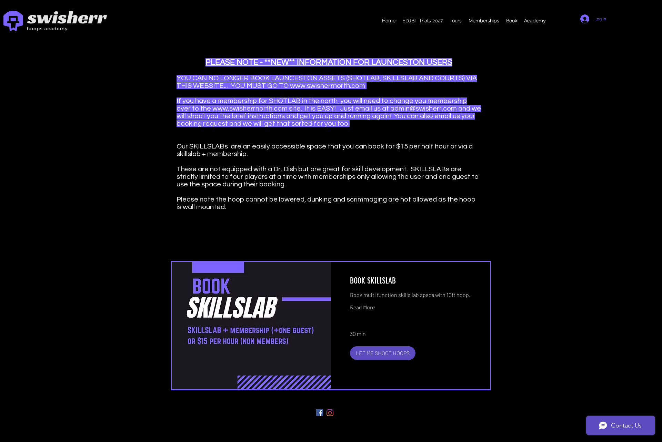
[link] (410, 281)
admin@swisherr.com (423, 108)
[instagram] (330, 412)
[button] (382, 353)
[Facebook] (319, 412)
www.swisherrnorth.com (327, 85)
